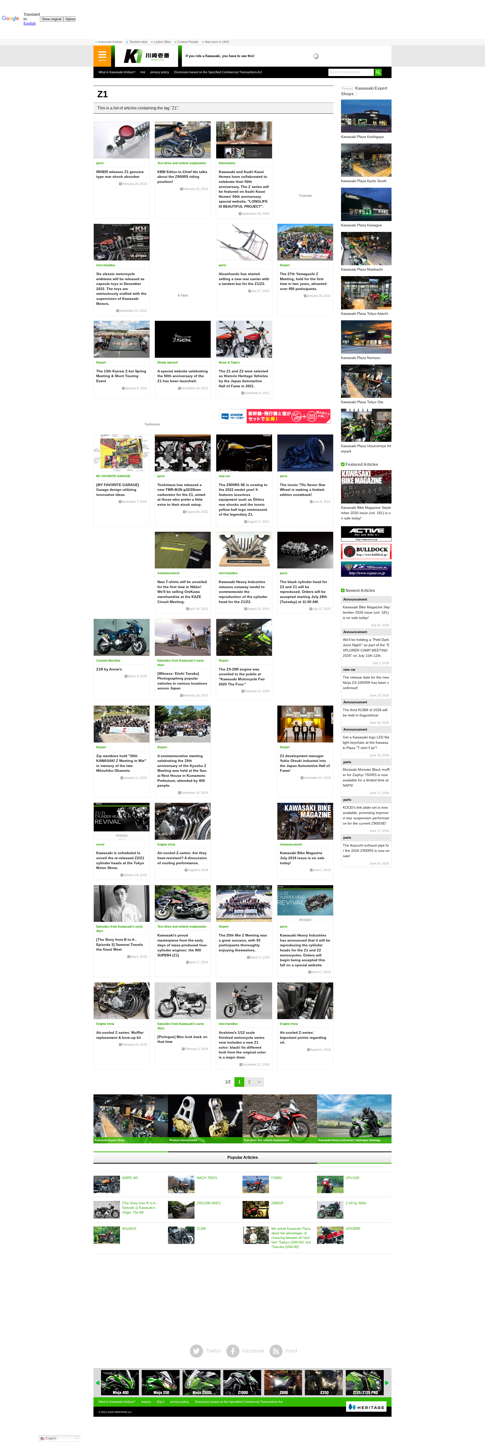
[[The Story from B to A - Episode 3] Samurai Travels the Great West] (122, 903)
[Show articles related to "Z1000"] (242, 1382)
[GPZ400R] (330, 1235)
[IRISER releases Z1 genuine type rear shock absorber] (122, 140)
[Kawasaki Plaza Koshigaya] (366, 116)
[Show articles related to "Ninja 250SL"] (202, 1382)
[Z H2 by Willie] (330, 1210)
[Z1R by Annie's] (122, 637)
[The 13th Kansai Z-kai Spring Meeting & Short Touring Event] (122, 339)
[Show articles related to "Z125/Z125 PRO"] (365, 1382)
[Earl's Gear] (366, 574)
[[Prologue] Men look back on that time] (183, 1000)
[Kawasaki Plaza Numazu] (366, 337)
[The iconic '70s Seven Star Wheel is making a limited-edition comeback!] (305, 453)
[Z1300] (181, 1235)
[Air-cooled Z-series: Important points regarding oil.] (305, 1000)
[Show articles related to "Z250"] (324, 1382)
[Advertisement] (242, 1299)
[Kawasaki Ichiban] (146, 56)
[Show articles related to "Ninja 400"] (120, 1382)
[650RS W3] (106, 1184)
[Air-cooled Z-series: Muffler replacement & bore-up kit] (122, 1000)
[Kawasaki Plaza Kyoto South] (366, 160)
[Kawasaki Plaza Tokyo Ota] (366, 381)
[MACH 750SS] (181, 1184)
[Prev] (98, 1383)
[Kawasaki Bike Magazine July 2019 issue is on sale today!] (305, 821)
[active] (366, 539)
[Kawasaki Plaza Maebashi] (366, 248)
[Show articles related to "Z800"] (283, 1382)
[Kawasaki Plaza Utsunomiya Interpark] (366, 425)
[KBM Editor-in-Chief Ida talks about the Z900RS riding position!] (183, 140)
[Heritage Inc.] (366, 1407)
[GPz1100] (330, 1184)
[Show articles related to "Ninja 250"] (161, 1382)
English (50, 1438)
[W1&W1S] (106, 1235)
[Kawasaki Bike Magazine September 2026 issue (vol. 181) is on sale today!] (366, 486)
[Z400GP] (256, 1210)
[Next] (387, 1383)
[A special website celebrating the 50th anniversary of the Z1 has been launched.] (183, 339)
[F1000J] (256, 1184)
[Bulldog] (366, 557)
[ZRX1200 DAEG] (181, 1210)
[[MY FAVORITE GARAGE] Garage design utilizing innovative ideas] (122, 453)
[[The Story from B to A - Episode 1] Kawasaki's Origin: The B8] (106, 1210)
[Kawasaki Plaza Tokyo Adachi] (366, 292)
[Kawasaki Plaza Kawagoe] (366, 204)
